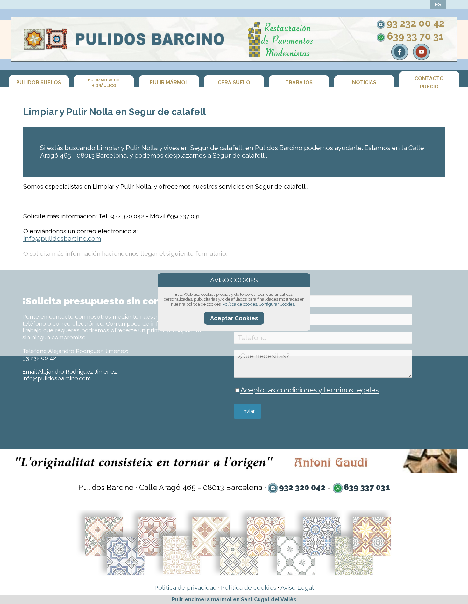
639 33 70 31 (415, 36)
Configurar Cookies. (277, 304)
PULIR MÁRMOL (169, 83)
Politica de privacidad (185, 587)
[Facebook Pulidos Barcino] (399, 57)
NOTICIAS (364, 83)
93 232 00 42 (415, 23)
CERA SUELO (234, 83)
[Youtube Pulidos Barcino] (421, 57)
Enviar (247, 411)
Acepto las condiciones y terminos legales (309, 390)
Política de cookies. (240, 304)
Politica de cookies (248, 587)
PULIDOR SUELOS (38, 83)
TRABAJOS (299, 83)
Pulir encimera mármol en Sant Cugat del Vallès (234, 599)
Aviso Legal (297, 587)
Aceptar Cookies (234, 318)
